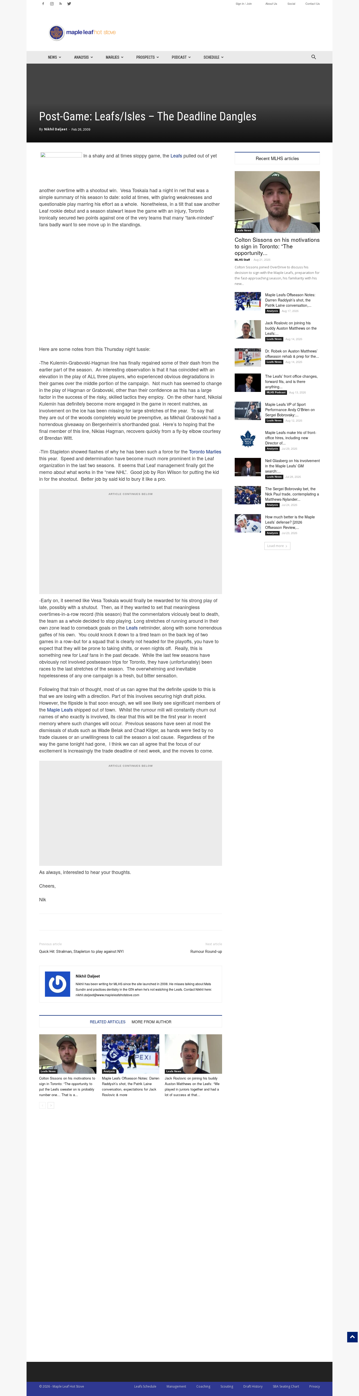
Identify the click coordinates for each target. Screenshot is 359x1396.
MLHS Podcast (276, 392)
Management (176, 1386)
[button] (313, 57)
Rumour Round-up (206, 951)
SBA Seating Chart (286, 1386)
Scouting (226, 1386)
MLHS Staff (242, 260)
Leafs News (48, 1071)
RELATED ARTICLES (107, 1022)
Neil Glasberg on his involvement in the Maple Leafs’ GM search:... (292, 466)
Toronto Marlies (205, 451)
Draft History (253, 1386)
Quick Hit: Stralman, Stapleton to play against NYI (81, 951)
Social (291, 3)
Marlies (112, 57)
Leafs (176, 155)
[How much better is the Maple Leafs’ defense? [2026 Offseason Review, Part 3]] (248, 523)
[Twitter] (69, 3)
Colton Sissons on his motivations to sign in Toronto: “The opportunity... (277, 246)
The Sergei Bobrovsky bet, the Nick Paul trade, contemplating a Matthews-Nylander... (292, 494)
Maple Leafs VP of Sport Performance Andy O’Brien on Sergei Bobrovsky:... (290, 409)
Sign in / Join (244, 3)
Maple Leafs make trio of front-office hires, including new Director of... (290, 438)
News (52, 57)
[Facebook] (43, 3)
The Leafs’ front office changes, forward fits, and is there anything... (291, 381)
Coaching (203, 1386)
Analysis (81, 57)
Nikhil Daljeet (55, 129)
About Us (271, 3)
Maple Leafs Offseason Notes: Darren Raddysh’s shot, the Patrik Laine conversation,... (290, 300)
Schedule (211, 57)
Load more (275, 546)
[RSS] (60, 3)
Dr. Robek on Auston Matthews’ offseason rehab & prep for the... (292, 353)
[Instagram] (52, 3)
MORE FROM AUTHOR (151, 1022)
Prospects (145, 57)
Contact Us (312, 3)
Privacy (314, 1386)
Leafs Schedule (145, 1386)
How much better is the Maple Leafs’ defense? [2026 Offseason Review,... (290, 522)
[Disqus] (130, 1295)
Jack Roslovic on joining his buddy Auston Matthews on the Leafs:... (291, 328)
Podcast (179, 57)
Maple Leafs (60, 709)
